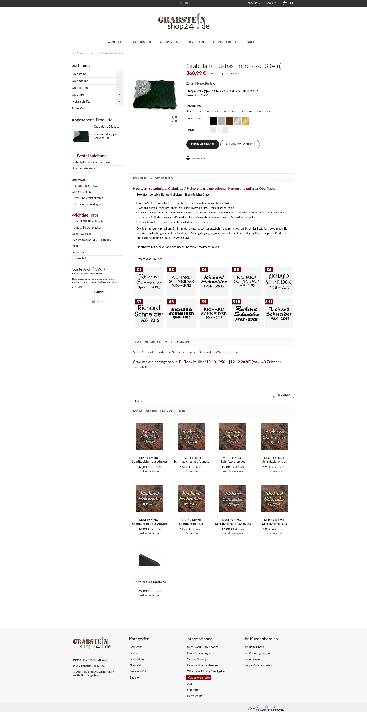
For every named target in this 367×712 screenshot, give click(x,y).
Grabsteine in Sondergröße (88, 204)
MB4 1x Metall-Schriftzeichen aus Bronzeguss (274, 523)
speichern (284, 395)
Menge (190, 130)
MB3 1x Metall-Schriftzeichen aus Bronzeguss (191, 523)
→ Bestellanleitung (89, 156)
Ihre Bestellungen (254, 647)
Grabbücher (142, 42)
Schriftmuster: (195, 106)
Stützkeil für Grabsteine (150, 581)
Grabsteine (116, 42)
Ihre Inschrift (140, 367)
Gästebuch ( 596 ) (88, 269)
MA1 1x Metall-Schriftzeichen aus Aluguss (150, 459)
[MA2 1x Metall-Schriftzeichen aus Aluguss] (191, 436)
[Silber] (237, 120)
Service (78, 179)
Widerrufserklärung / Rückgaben (91, 240)
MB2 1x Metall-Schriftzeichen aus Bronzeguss (274, 461)
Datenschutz (79, 258)
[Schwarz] (213, 120)
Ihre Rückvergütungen (257, 653)
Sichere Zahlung (81, 192)
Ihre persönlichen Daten (258, 665)
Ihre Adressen (252, 659)
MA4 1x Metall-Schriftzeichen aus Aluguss (233, 521)
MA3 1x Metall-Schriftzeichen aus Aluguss (150, 521)
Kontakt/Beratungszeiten (86, 227)
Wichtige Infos (85, 215)
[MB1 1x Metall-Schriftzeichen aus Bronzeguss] (233, 436)
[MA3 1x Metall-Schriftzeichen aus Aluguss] (150, 499)
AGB (75, 246)
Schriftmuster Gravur (84, 168)
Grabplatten (169, 42)
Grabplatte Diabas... (107, 126)
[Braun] (229, 120)
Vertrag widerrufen (198, 677)
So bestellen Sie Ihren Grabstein (91, 162)
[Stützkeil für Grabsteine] (150, 561)
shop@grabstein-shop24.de (89, 666)
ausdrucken (198, 158)
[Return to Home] (74, 53)
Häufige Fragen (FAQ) (85, 186)
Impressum (78, 252)
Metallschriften (225, 42)
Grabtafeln (195, 42)
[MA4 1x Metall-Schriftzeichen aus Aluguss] (233, 499)
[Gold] (245, 120)
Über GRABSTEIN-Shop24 (88, 221)
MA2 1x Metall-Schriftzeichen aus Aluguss (191, 459)
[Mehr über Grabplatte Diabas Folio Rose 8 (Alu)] (81, 136)
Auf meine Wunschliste (240, 144)
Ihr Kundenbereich (261, 639)
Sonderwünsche (81, 234)
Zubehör (253, 42)
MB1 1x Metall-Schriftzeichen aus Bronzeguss (233, 461)
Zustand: (191, 83)
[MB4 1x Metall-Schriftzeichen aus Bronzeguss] (275, 499)
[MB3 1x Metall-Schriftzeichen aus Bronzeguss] (191, 499)
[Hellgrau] (221, 120)
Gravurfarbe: (194, 118)
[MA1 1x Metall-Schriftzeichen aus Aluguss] (150, 436)
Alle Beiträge (98, 292)
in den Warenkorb (202, 144)
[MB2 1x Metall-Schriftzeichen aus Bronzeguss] (275, 436)
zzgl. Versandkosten (229, 74)
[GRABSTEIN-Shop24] (183, 21)
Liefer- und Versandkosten (87, 198)
